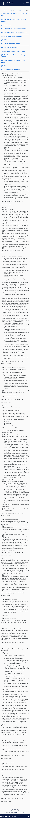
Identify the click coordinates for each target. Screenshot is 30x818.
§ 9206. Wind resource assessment (10, 40)
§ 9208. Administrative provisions (9, 47)
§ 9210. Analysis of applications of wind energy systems (13, 55)
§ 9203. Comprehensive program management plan (14, 28)
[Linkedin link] (18, 810)
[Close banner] (28, 816)
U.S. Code (3, 10)
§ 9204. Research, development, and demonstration (14, 32)
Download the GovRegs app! (8, 816)
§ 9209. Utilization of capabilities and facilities (13, 51)
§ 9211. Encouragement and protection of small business (13, 61)
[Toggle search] (24, 3)
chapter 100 (18, 10)
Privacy (23, 812)
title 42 (10, 10)
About (14, 812)
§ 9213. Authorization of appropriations (11, 69)
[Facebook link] (15, 810)
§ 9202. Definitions (6, 25)
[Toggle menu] (27, 3)
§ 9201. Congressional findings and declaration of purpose (14, 20)
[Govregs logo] (7, 3)
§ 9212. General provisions (8, 66)
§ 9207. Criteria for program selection (10, 43)
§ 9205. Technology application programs (11, 36)
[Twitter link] (12, 810)
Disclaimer (18, 812)
